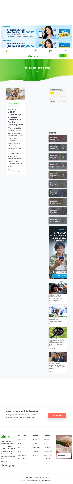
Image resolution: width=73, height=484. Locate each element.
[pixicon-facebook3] (2, 466)
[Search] (65, 50)
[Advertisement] (36, 12)
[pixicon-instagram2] (10, 466)
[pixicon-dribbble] (13, 466)
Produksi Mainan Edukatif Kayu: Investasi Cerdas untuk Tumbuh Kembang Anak (15, 117)
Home (36, 71)
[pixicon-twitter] (6, 466)
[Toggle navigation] (7, 55)
